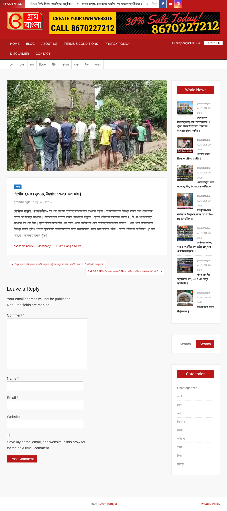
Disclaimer (19, 53)
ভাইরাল (65, 64)
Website (13, 417)
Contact (43, 53)
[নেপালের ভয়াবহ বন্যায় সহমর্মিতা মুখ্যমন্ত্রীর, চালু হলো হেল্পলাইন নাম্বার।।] (185, 233)
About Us (49, 43)
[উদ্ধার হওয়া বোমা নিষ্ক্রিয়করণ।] (185, 297)
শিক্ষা (87, 64)
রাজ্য (76, 64)
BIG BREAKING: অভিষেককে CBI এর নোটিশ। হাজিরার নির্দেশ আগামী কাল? (123, 271)
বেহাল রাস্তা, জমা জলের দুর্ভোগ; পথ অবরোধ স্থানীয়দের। (106, 4)
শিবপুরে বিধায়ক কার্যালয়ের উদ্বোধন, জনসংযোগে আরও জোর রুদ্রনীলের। (195, 214)
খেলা (12, 64)
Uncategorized (187, 388)
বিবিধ (54, 64)
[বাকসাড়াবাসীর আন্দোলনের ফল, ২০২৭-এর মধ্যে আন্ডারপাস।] (185, 265)
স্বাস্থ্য (98, 64)
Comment (15, 315)
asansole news (23, 246)
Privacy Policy (117, 43)
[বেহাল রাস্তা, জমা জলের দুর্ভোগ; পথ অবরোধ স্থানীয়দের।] (185, 173)
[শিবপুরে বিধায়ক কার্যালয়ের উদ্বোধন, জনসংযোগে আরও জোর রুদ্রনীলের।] (185, 201)
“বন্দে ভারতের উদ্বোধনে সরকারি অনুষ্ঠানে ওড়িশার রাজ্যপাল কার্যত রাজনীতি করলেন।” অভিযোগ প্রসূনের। (59, 264)
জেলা (22, 64)
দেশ (32, 64)
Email (12, 398)
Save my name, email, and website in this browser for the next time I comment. (46, 445)
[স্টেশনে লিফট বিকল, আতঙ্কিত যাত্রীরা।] (185, 145)
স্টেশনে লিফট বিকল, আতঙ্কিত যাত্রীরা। (45, 4)
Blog (30, 43)
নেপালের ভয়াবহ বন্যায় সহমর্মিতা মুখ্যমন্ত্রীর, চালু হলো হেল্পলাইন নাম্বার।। (194, 246)
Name (13, 378)
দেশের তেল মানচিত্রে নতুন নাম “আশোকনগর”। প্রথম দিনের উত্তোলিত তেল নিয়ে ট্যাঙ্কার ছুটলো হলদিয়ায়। (193, 124)
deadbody (44, 246)
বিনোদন (42, 64)
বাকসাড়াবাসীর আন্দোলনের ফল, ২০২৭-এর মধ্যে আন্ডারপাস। (193, 278)
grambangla (22, 202)
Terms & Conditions (81, 43)
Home (15, 43)
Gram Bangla (107, 503)
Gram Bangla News (68, 246)
